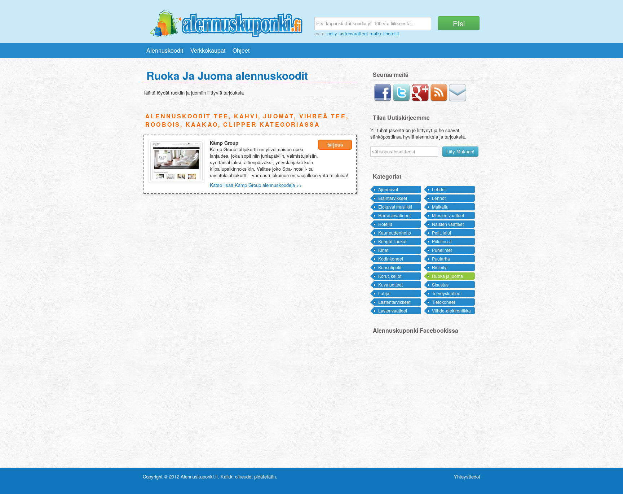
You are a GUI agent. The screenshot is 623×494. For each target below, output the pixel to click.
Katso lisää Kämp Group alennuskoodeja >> (256, 185)
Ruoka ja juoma (447, 276)
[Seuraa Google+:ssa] (420, 99)
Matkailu (440, 207)
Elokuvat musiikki (395, 207)
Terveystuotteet (446, 293)
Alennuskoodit (164, 50)
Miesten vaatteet (448, 215)
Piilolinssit (442, 241)
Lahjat (384, 293)
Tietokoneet (443, 302)
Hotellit (385, 224)
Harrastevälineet (394, 215)
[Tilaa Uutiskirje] (457, 99)
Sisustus (440, 284)
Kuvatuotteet (390, 284)
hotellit (392, 33)
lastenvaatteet (353, 33)
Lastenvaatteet (392, 310)
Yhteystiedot (467, 476)
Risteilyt (439, 267)
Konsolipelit (389, 267)
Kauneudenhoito (394, 232)
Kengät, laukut (392, 241)
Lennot (439, 198)
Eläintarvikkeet (392, 198)
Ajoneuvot (388, 189)
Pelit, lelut (441, 232)
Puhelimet (442, 250)
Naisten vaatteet (448, 224)
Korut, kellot (389, 276)
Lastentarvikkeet (394, 302)
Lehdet (439, 189)
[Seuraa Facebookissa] (382, 99)
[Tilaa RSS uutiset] (438, 99)
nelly (332, 33)
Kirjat (383, 250)
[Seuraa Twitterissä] (401, 99)
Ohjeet (241, 50)
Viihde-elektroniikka (451, 310)
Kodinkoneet (390, 258)
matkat (377, 33)
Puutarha (441, 258)
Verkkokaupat (207, 50)
